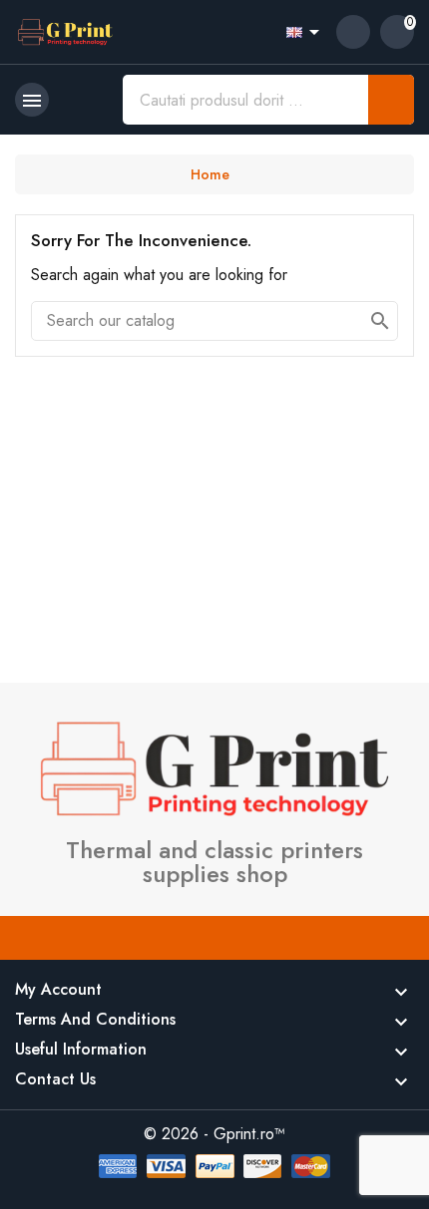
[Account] (353, 32)
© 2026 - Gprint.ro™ (214, 1133)
